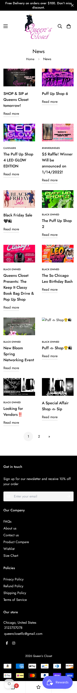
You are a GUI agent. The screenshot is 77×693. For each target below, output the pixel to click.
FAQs (7, 521)
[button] (69, 26)
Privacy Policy (13, 579)
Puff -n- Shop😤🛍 (57, 348)
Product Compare (16, 541)
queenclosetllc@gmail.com (23, 633)
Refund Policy (13, 586)
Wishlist (9, 548)
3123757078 (13, 627)
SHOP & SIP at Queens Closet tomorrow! (15, 99)
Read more (11, 113)
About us (9, 528)
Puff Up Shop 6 (55, 93)
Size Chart (10, 555)
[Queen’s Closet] (38, 26)
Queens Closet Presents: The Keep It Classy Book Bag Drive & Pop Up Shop (18, 287)
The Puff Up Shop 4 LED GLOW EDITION (18, 160)
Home (30, 59)
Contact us (11, 535)
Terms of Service (15, 599)
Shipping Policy (14, 592)
